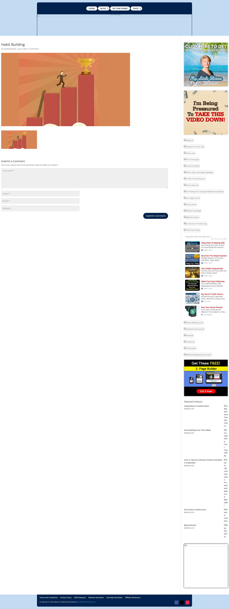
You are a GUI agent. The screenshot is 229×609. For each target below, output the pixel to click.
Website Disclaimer (96, 598)
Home (92, 8)
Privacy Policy (65, 598)
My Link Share (120, 8)
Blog (103, 8)
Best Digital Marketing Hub (85, 602)
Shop (135, 8)
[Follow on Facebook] (176, 602)
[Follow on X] (182, 602)
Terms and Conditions (49, 598)
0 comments (34, 49)
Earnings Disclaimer (114, 598)
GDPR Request (80, 598)
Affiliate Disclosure (132, 598)
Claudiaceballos (10, 49)
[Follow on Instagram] (187, 602)
